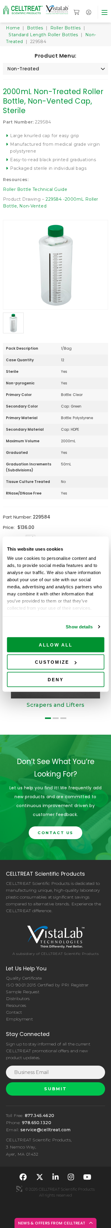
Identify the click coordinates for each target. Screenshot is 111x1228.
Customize (52, 662)
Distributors (18, 998)
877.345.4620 (39, 1115)
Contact (14, 1012)
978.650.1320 (36, 1122)
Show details (79, 626)
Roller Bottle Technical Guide (35, 189)
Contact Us (55, 832)
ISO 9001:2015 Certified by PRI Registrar (47, 985)
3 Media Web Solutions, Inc (19, 1189)
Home (13, 28)
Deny (56, 679)
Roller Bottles (65, 28)
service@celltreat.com (45, 1129)
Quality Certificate (24, 978)
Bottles (35, 28)
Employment (19, 1019)
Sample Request (22, 991)
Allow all (56, 644)
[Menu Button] (104, 12)
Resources (16, 1005)
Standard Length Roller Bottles (43, 34)
